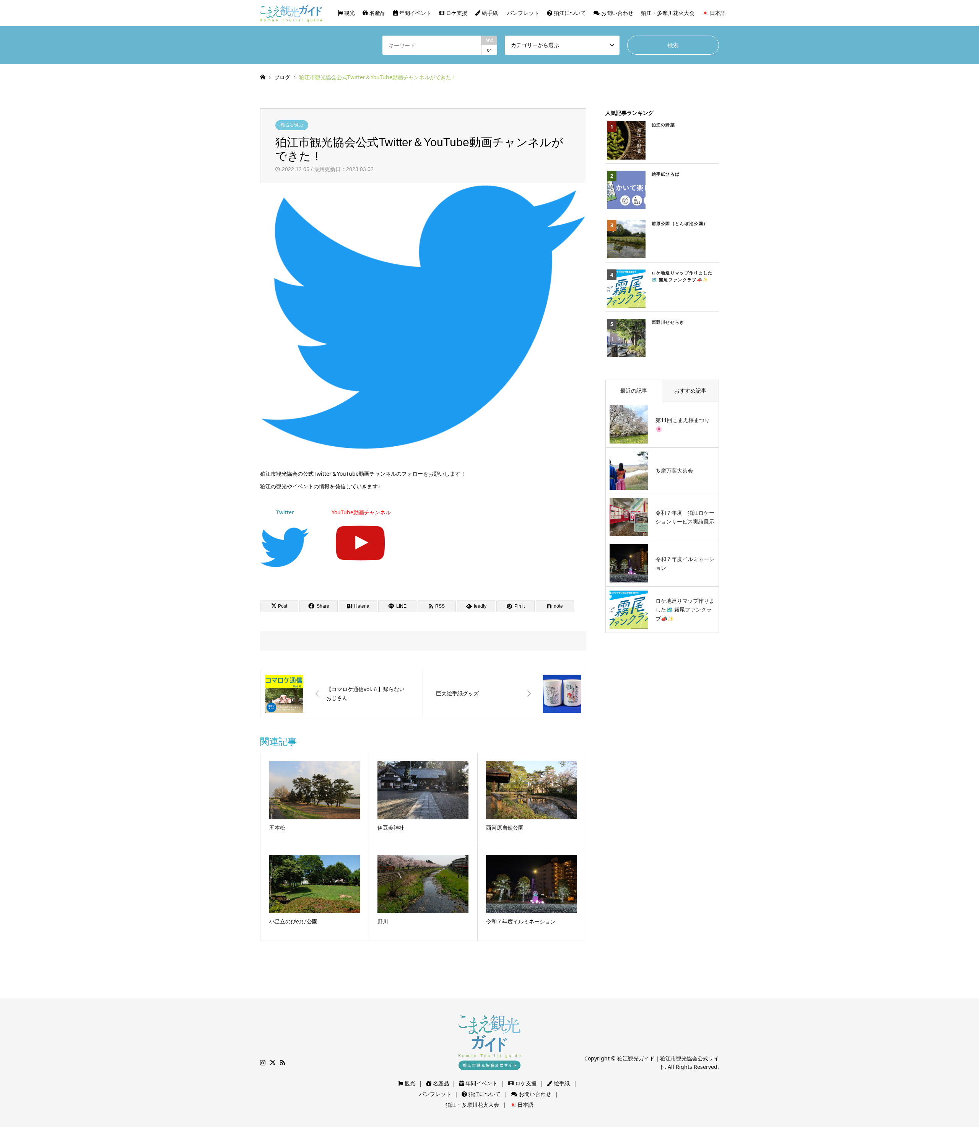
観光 (349, 12)
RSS (282, 1062)
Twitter (285, 512)
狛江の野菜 (663, 124)
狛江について (569, 12)
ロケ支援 (455, 12)
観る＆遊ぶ (291, 125)
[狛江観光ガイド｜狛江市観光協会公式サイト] (291, 12)
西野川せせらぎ (668, 322)
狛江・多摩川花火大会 (667, 12)
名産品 (376, 12)
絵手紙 (489, 12)
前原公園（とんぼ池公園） (680, 223)
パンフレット (522, 12)
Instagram (262, 1062)
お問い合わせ (616, 12)
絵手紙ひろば (666, 174)
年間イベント (414, 12)
